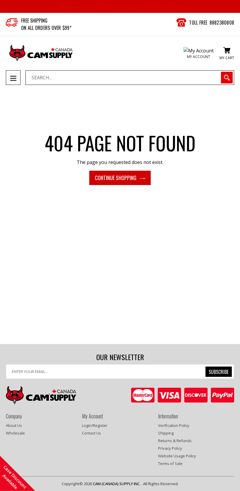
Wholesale (15, 433)
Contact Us (91, 433)
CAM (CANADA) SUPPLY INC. (117, 483)
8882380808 (222, 22)
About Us (14, 425)
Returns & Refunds (175, 440)
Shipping (166, 433)
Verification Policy (173, 425)
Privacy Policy (170, 448)
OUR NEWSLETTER (120, 357)
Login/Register (94, 425)
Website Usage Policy (177, 456)
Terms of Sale (170, 463)
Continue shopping (115, 178)
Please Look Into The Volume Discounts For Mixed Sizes (120, 6)
